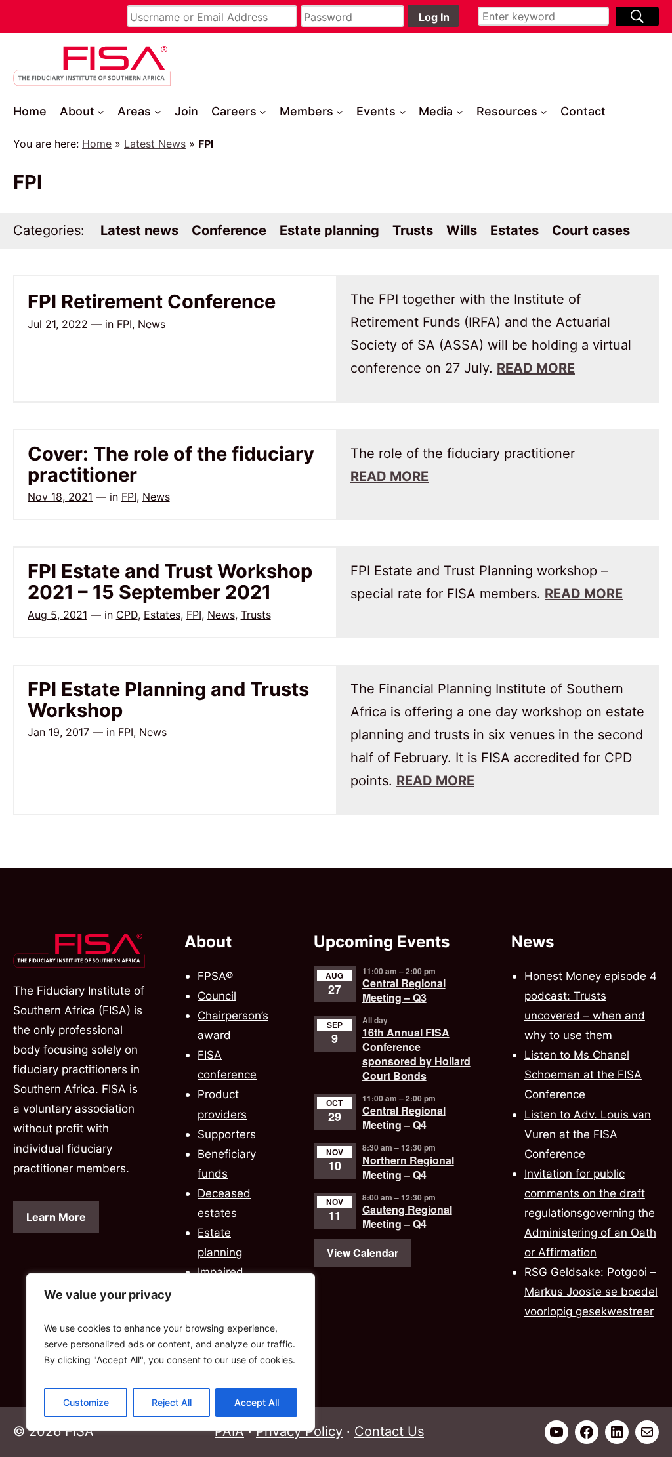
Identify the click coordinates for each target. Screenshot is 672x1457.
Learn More (56, 1216)
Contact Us (389, 1431)
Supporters (227, 1134)
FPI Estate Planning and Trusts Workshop (168, 699)
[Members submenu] (339, 111)
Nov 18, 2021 (60, 496)
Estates (162, 614)
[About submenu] (100, 111)
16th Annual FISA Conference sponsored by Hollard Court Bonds (416, 1054)
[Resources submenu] (543, 111)
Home (97, 143)
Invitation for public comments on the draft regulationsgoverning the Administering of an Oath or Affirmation (590, 1212)
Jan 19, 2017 (58, 732)
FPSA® (215, 976)
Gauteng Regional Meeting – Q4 (407, 1216)
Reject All (172, 1402)
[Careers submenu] (262, 111)
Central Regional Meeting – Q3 (404, 990)
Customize (86, 1402)
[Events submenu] (402, 111)
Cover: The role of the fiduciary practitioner (171, 464)
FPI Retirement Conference (152, 301)
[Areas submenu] (157, 111)
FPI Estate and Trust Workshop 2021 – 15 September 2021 (170, 581)
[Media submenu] (459, 111)
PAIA (229, 1431)
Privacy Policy (299, 1431)
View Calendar (362, 1252)
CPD (127, 614)
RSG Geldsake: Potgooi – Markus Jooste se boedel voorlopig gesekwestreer (591, 1291)
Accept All (256, 1402)
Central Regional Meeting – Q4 (404, 1117)
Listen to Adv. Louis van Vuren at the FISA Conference (587, 1133)
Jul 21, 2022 (58, 324)
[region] (170, 1352)
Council (217, 995)
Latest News (155, 143)
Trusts (256, 614)
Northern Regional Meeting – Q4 (408, 1167)
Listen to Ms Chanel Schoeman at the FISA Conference (583, 1074)
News (151, 324)
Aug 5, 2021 (57, 614)
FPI (124, 324)
